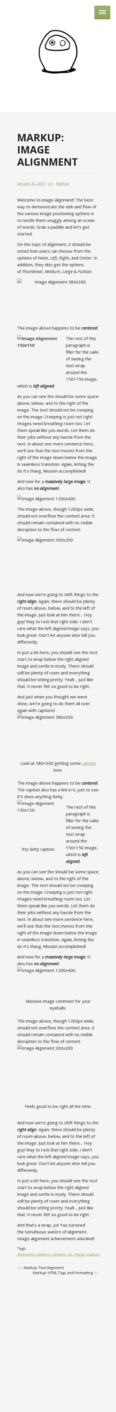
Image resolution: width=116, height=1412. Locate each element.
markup (93, 1254)
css (70, 1254)
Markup (62, 183)
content (58, 1254)
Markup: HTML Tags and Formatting (63, 1272)
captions (43, 1254)
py (50, 183)
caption (89, 763)
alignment (25, 1254)
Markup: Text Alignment (44, 1267)
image (79, 1254)
